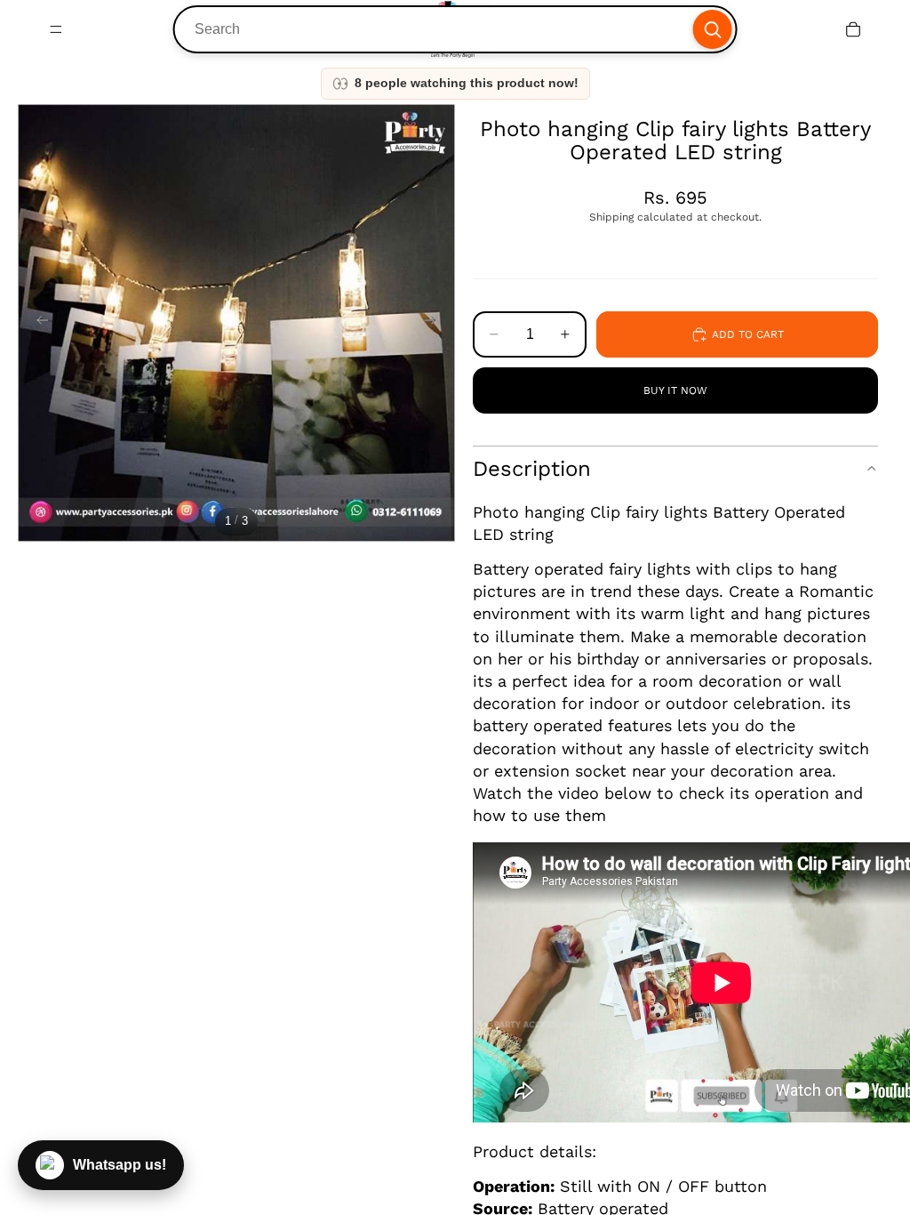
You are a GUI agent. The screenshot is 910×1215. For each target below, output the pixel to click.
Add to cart (748, 334)
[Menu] (56, 29)
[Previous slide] (37, 322)
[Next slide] (435, 322)
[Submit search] (711, 29)
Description (532, 468)
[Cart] (853, 29)
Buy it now (675, 390)
